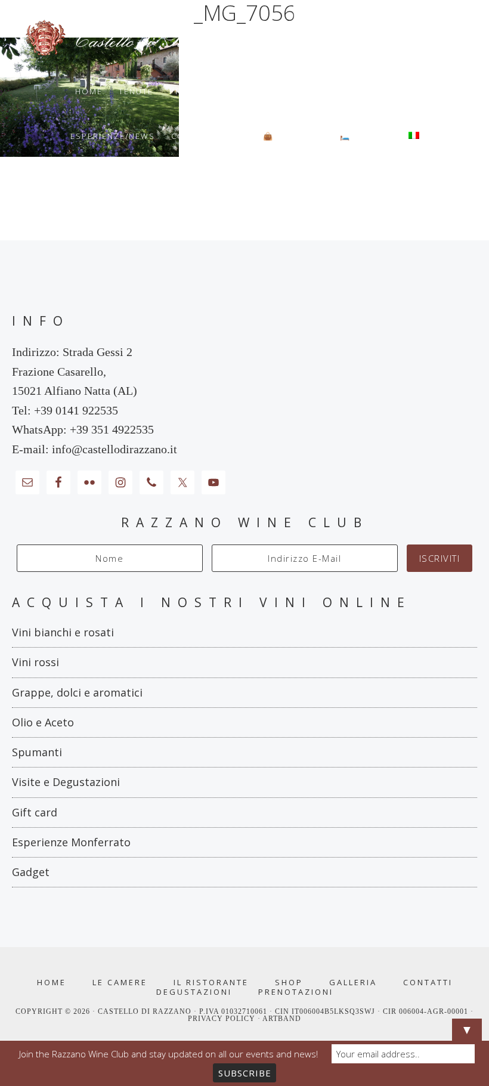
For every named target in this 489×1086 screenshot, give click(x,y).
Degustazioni (194, 992)
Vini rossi (35, 662)
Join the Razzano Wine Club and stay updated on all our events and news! (168, 1054)
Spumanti (37, 752)
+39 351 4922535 (112, 429)
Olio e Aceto (43, 722)
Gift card (34, 812)
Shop (289, 982)
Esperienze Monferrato (71, 842)
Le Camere (119, 982)
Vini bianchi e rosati (63, 632)
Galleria (353, 982)
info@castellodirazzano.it (114, 449)
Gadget (30, 872)
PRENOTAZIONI (295, 992)
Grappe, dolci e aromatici (77, 692)
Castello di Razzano (244, 38)
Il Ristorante (211, 982)
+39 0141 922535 (76, 410)
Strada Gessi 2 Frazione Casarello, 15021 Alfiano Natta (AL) (74, 371)
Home (51, 982)
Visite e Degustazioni (66, 782)
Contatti (428, 982)
